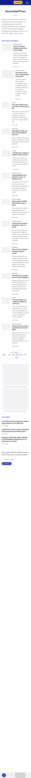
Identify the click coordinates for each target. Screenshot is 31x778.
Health (14, 102)
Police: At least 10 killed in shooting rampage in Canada (20, 251)
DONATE (18, 3)
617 (25, 355)
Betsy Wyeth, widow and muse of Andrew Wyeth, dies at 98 (19, 133)
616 (21, 355)
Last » (16, 358)
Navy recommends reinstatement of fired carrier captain (20, 48)
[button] (4, 775)
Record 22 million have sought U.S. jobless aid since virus (19, 301)
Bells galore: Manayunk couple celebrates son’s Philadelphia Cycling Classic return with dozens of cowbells (15, 439)
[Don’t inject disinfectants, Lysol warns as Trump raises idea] (6, 105)
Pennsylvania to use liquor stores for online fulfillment (20, 276)
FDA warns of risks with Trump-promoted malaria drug (22, 74)
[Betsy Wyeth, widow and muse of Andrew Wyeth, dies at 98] (6, 131)
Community (15, 128)
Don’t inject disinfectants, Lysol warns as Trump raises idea (20, 106)
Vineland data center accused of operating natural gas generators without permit (15, 430)
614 (13, 355)
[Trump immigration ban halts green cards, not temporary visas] (6, 176)
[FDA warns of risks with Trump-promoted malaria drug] (8, 75)
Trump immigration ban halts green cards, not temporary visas (19, 177)
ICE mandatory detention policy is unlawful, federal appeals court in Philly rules (15, 422)
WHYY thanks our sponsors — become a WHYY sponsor (15, 386)
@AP (16, 15)
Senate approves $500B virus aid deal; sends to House (19, 203)
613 (9, 355)
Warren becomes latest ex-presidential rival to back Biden (20, 328)
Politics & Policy (17, 44)
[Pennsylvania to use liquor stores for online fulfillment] (6, 277)
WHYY (6, 3)
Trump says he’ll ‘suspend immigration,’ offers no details (19, 225)
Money (14, 151)
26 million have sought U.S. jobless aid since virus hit (20, 154)
